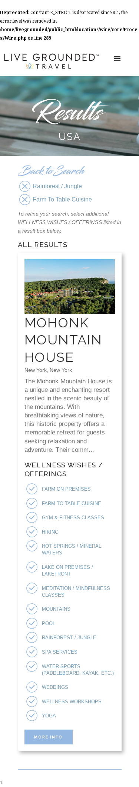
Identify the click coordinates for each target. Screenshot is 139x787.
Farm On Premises (66, 489)
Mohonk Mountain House (63, 340)
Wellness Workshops (72, 701)
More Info (48, 737)
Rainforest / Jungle (69, 637)
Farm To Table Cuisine (71, 503)
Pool (48, 623)
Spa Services (59, 652)
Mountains (56, 609)
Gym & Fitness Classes (73, 517)
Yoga (49, 715)
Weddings (55, 687)
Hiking (50, 532)
